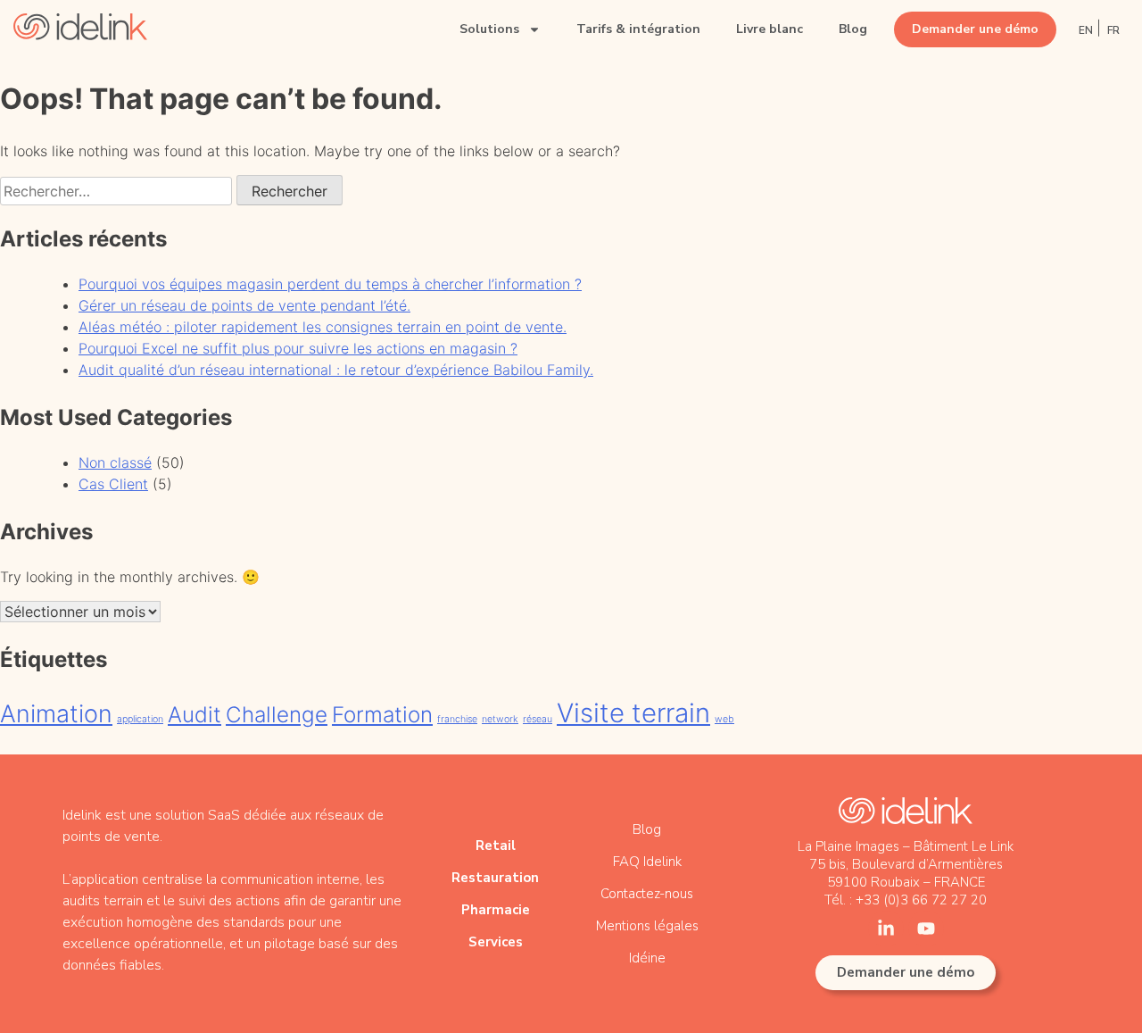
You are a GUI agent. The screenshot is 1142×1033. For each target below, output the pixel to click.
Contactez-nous (646, 894)
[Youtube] (926, 928)
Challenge (276, 715)
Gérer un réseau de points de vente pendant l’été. (244, 305)
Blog (853, 29)
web (724, 719)
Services (495, 942)
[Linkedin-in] (886, 928)
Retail (496, 845)
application (140, 719)
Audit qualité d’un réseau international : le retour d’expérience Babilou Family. (336, 370)
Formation (382, 715)
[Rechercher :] (118, 191)
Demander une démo (975, 29)
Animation (56, 714)
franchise (457, 719)
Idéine (647, 958)
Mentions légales (647, 926)
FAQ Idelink (647, 862)
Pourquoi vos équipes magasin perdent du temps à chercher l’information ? (330, 284)
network (500, 719)
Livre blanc (769, 29)
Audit (194, 715)
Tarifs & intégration (638, 29)
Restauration (495, 878)
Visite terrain (633, 713)
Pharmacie (495, 910)
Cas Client (113, 484)
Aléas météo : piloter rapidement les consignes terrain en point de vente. (323, 327)
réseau (537, 719)
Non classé (115, 462)
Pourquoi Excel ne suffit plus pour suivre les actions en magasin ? (298, 348)
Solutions (489, 29)
